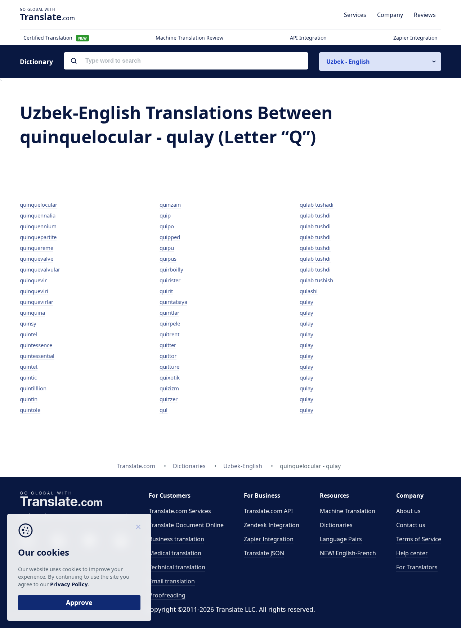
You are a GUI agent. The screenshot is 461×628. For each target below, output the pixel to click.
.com (47, 16)
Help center (412, 553)
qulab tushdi (315, 215)
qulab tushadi (317, 204)
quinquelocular (38, 204)
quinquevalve (36, 258)
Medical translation (175, 553)
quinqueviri (34, 291)
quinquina (32, 312)
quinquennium (38, 226)
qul (163, 409)
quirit (166, 291)
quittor (168, 355)
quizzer (169, 399)
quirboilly (171, 269)
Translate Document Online (186, 525)
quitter (168, 345)
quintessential (37, 355)
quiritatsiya (173, 301)
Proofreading (167, 595)
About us (408, 511)
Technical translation (177, 567)
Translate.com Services (180, 511)
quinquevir (33, 280)
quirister (170, 280)
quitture (169, 366)
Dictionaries (336, 525)
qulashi (309, 291)
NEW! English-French (348, 553)
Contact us (410, 525)
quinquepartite (38, 237)
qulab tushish (316, 280)
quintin (28, 399)
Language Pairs (341, 539)
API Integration (308, 37)
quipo (167, 226)
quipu (167, 247)
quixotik (170, 377)
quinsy (28, 323)
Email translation (172, 581)
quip (165, 215)
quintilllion (33, 388)
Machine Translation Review (189, 37)
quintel (28, 334)
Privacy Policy (69, 584)
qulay (306, 301)
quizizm (169, 388)
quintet (28, 366)
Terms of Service (418, 539)
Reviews (425, 15)
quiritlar (169, 312)
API (268, 511)
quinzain (170, 204)
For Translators (417, 567)
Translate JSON (264, 553)
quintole (30, 409)
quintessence (36, 345)
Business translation (176, 539)
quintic (28, 377)
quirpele (170, 323)
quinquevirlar (36, 301)
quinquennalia (37, 215)
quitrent (169, 334)
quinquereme (36, 247)
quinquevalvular (40, 269)
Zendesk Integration (271, 525)
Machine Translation (347, 511)
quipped (170, 237)
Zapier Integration (415, 37)
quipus (168, 258)
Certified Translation (55, 37)
